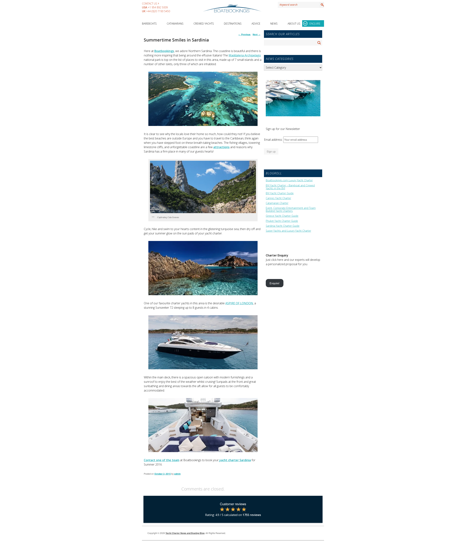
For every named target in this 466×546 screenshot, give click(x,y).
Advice (256, 23)
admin (177, 473)
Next (256, 34)
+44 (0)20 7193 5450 (158, 11)
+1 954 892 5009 (158, 7)
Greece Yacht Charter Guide (282, 215)
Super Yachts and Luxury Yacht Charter (288, 230)
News (274, 23)
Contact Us (149, 3)
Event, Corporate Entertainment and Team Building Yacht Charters (291, 209)
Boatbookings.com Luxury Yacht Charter (289, 180)
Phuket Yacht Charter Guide (282, 220)
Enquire (314, 23)
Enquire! (274, 283)
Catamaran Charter (277, 203)
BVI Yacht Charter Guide (280, 193)
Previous (244, 34)
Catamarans (175, 23)
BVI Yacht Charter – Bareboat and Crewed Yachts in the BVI (290, 187)
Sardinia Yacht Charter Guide (282, 225)
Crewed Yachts (203, 23)
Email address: (273, 140)
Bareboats (149, 23)
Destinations (233, 23)
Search (321, 5)
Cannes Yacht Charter (278, 198)
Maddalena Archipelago (245, 55)
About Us (294, 23)
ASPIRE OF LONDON (239, 303)
